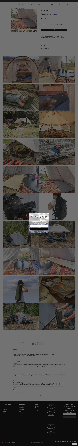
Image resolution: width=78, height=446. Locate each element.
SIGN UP (39, 229)
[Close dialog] (48, 214)
